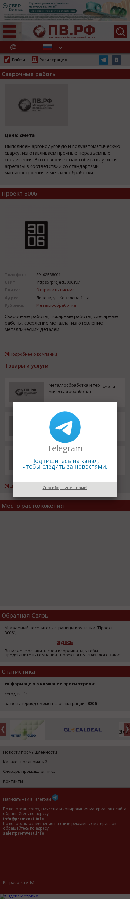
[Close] (116, 402)
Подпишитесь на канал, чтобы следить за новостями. (64, 463)
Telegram (65, 448)
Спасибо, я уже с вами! (65, 487)
